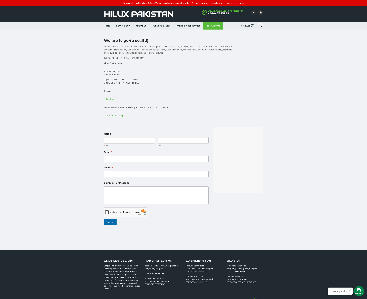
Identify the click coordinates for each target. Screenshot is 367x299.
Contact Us (213, 26)
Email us (110, 99)
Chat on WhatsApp (114, 115)
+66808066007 (113, 74)
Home (107, 26)
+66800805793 (113, 71)
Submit (110, 222)
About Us (141, 26)
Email (108, 152)
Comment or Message (116, 183)
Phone (108, 167)
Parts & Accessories (188, 26)
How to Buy (123, 26)
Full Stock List (161, 26)
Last (160, 145)
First (106, 145)
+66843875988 (218, 13)
